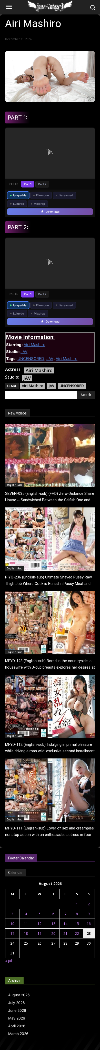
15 (77, 923)
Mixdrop (39, 204)
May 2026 (16, 1018)
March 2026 (18, 1033)
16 (89, 923)
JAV (24, 351)
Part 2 (42, 184)
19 (39, 933)
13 (53, 923)
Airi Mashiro (34, 344)
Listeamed (66, 195)
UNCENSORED (30, 358)
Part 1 (28, 184)
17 (12, 933)
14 (65, 923)
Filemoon (42, 195)
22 (77, 933)
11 (26, 923)
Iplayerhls (19, 195)
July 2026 (16, 1002)
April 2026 (16, 1026)
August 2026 (19, 995)
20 (53, 933)
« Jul (8, 960)
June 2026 (17, 1010)
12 (39, 923)
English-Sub (15, 485)
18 (26, 933)
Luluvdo (18, 204)
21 (65, 933)
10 (12, 923)
